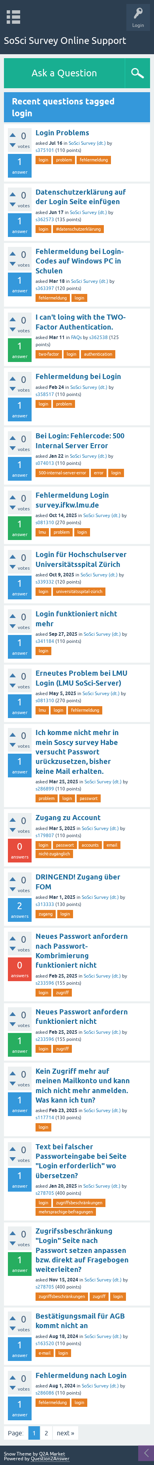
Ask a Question (64, 73)
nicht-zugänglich (54, 853)
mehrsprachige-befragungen (66, 1211)
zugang (46, 914)
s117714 (45, 1117)
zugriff (62, 992)
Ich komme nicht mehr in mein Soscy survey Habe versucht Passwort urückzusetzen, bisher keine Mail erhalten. (77, 751)
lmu (42, 532)
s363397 (45, 288)
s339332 (45, 582)
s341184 (45, 641)
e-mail (45, 1353)
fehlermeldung (94, 159)
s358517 (45, 394)
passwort (89, 798)
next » (65, 1433)
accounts (90, 845)
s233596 (45, 983)
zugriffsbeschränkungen (79, 1202)
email (112, 845)
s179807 (45, 835)
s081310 (45, 522)
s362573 (45, 219)
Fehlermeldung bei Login (78, 376)
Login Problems (62, 133)
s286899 (45, 789)
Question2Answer (50, 1458)
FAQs (76, 337)
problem (64, 159)
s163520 (45, 1343)
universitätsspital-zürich (79, 591)
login (43, 159)
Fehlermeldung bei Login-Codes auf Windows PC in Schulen (80, 261)
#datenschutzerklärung (78, 229)
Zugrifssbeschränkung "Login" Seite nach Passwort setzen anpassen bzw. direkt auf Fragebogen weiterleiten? (82, 1250)
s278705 (45, 1193)
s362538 (98, 337)
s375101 (45, 150)
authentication (98, 354)
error (98, 472)
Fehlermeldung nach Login (81, 1375)
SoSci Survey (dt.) (87, 143)
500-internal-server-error (62, 472)
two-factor (49, 354)
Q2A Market (52, 1454)
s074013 (45, 463)
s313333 (45, 904)
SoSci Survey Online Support (65, 40)
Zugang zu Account (68, 817)
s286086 (45, 1393)
